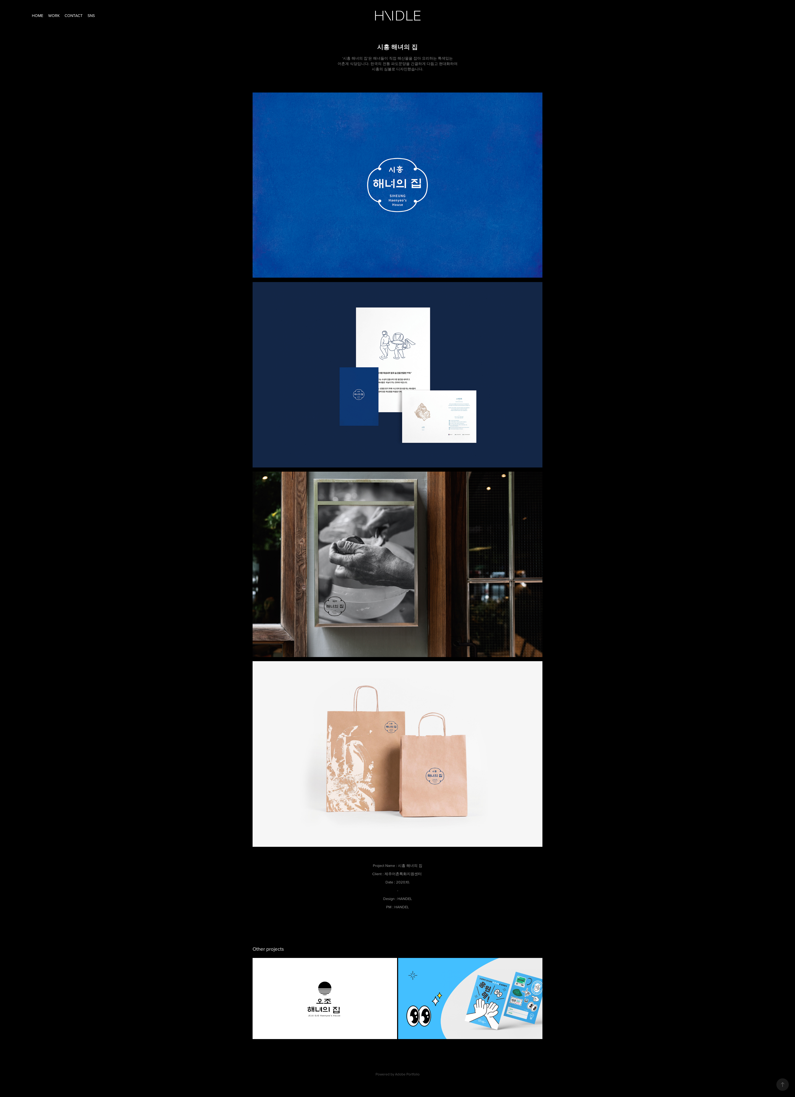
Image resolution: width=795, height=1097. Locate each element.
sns (91, 15)
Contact (74, 15)
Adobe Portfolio (407, 1074)
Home (37, 15)
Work (54, 15)
